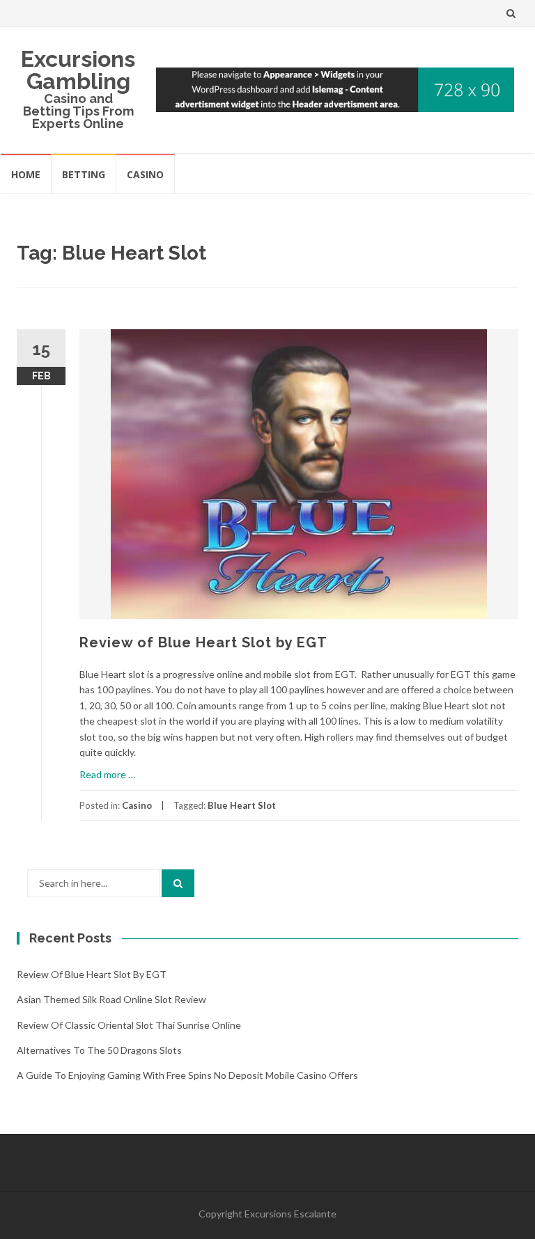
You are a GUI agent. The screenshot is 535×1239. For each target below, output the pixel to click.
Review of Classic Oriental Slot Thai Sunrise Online (129, 1025)
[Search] (178, 883)
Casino (145, 174)
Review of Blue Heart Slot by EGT (203, 642)
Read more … (107, 774)
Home (25, 174)
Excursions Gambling (78, 70)
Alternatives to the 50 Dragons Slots (99, 1050)
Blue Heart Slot (242, 805)
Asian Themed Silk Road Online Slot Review (111, 999)
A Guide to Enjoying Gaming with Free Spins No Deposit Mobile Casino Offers (187, 1075)
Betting (83, 174)
